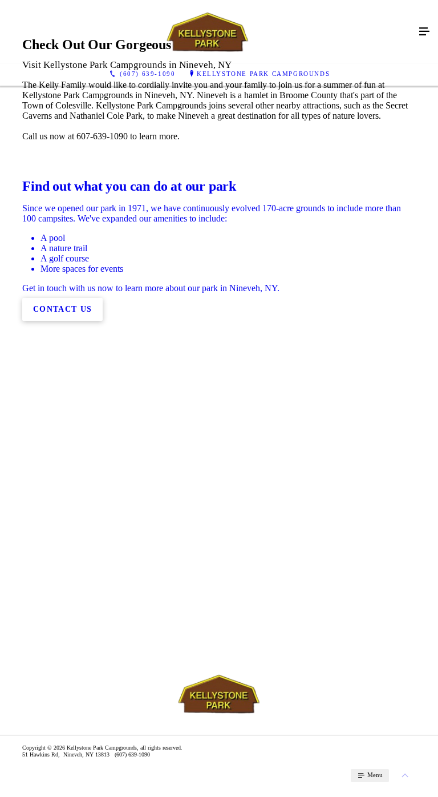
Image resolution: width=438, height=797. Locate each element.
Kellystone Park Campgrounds (263, 73)
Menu (374, 774)
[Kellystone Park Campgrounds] (208, 32)
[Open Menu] (424, 32)
